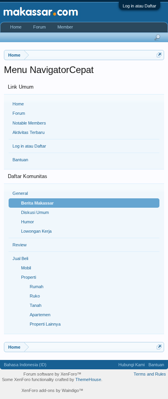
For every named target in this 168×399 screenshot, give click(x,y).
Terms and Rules (150, 374)
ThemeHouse (88, 379)
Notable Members (29, 123)
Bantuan (20, 159)
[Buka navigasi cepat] (159, 54)
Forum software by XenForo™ (52, 374)
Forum (19, 113)
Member (65, 27)
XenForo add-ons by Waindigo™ (52, 390)
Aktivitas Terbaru (29, 132)
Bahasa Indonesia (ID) (25, 364)
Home (18, 104)
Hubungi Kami (131, 364)
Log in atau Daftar (139, 6)
